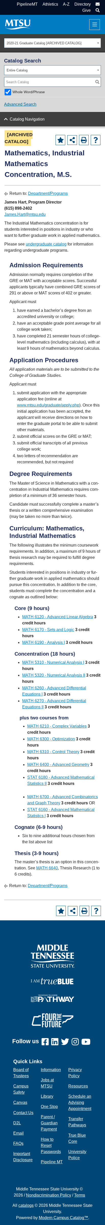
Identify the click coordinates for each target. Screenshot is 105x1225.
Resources (78, 1086)
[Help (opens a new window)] (95, 140)
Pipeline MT (52, 1162)
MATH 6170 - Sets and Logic (48, 629)
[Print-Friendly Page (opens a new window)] (84, 140)
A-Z (66, 4)
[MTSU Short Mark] (18, 24)
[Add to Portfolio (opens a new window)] (60, 140)
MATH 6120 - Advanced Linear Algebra (57, 617)
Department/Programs (48, 193)
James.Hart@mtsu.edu (25, 214)
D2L (17, 1123)
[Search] (97, 82)
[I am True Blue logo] (52, 980)
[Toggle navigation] (94, 24)
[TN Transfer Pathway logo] (52, 998)
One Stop (49, 1106)
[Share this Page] (72, 140)
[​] (46, 1042)
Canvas (20, 1102)
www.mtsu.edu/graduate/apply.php (48, 405)
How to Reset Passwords (51, 1145)
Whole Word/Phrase (28, 92)
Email (18, 1133)
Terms (79, 1195)
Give (86, 10)
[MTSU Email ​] (97, 4)
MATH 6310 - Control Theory (53, 752)
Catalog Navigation (27, 119)
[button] (97, 10)
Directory (82, 4)
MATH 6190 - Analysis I (43, 642)
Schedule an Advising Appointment (79, 1102)
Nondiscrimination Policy (48, 1195)
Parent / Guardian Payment (49, 1123)
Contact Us (23, 1113)
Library (47, 1096)
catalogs (26, 1205)
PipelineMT (27, 4)
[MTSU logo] (52, 956)
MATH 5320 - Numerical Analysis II (53, 675)
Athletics (50, 4)
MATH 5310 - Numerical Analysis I (53, 662)
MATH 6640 (47, 868)
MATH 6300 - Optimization (51, 739)
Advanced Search (20, 104)
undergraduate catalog (46, 244)
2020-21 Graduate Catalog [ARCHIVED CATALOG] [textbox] (44, 43)
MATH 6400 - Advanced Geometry (58, 764)
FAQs (18, 1143)
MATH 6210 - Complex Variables (57, 726)
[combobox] (52, 43)
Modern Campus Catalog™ (63, 1218)
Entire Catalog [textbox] (17, 70)
